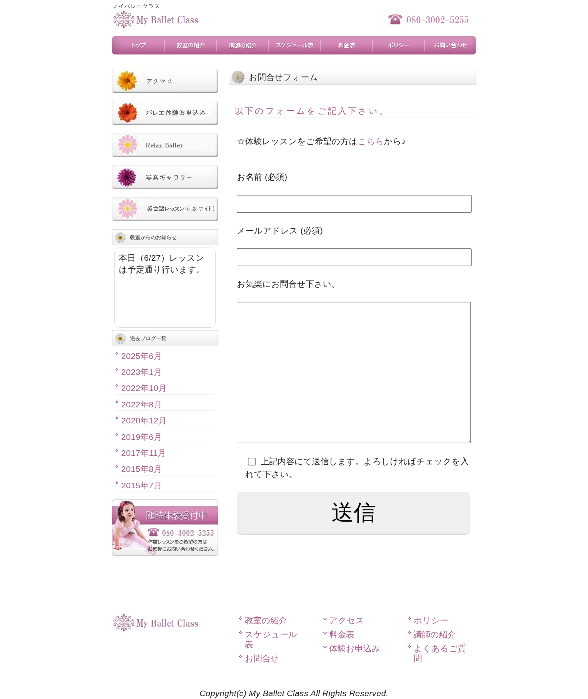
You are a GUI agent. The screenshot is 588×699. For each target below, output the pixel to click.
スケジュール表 (294, 45)
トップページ (138, 45)
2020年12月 (144, 420)
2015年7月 (141, 485)
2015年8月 (141, 468)
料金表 (346, 45)
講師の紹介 (242, 45)
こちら (371, 141)
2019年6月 (141, 436)
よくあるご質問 (440, 653)
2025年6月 (141, 356)
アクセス (346, 620)
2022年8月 (141, 404)
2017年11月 (143, 452)
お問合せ (450, 45)
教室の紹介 (190, 45)
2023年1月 (141, 372)
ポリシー (398, 45)
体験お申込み (354, 648)
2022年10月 (144, 388)
